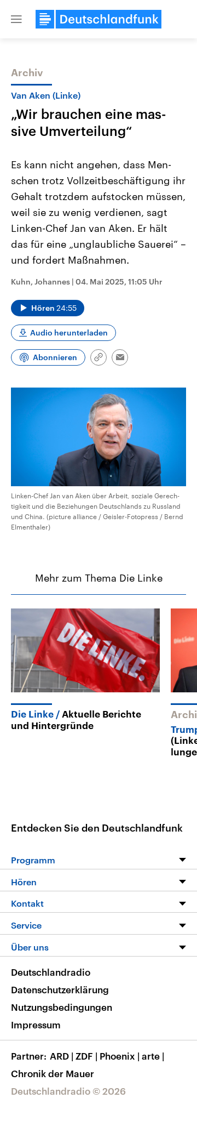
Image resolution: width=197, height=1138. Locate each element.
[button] (16, 19)
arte (153, 1055)
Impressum (36, 1024)
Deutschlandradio (50, 971)
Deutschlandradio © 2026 (68, 1090)
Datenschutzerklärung (60, 989)
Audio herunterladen (69, 332)
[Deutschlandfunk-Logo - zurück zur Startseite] (98, 19)
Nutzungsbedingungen (61, 1007)
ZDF (86, 1055)
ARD (61, 1055)
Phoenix (120, 1055)
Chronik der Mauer (52, 1073)
